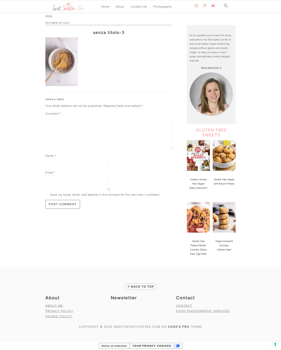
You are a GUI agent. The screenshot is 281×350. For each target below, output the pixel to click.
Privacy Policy (59, 311)
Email (50, 172)
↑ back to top (140, 286)
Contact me (139, 6)
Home (105, 6)
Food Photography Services (203, 311)
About (120, 6)
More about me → (211, 67)
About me (54, 305)
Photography (162, 6)
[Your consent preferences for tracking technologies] (275, 344)
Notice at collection (114, 345)
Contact (184, 305)
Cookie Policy (58, 316)
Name (50, 155)
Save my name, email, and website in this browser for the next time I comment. (105, 194)
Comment (53, 113)
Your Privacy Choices (151, 345)
